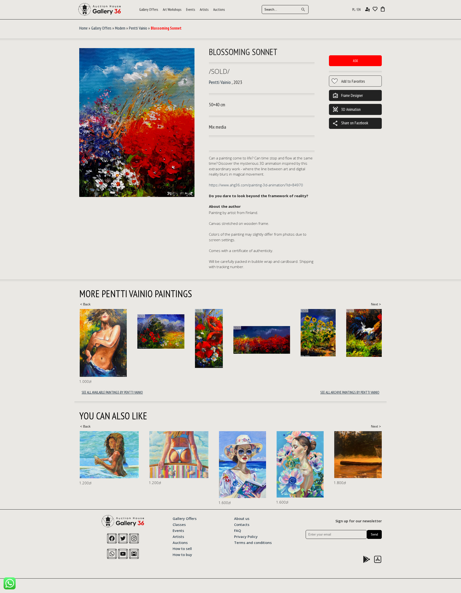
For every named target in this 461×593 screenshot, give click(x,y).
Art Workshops (172, 9)
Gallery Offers (148, 9)
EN (359, 9)
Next (376, 304)
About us (241, 518)
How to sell (182, 548)
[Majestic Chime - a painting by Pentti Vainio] (363, 333)
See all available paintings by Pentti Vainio (112, 392)
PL (353, 9)
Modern (120, 28)
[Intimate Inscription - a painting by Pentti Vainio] (204, 340)
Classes (179, 524)
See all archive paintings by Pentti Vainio (349, 392)
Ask (355, 60)
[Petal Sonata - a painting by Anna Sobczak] (230, 464)
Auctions (219, 9)
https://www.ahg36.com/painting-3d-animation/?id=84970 (256, 185)
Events (190, 9)
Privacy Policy (246, 536)
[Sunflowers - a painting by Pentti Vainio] (260, 332)
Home (83, 28)
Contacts (241, 524)
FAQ (237, 530)
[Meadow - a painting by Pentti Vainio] (103, 331)
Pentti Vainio (138, 28)
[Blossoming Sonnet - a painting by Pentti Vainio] (136, 122)
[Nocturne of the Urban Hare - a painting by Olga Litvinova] (374, 461)
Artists (204, 9)
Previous (85, 304)
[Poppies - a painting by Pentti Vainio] (151, 338)
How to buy (182, 554)
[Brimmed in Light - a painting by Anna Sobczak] (172, 464)
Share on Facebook (350, 123)
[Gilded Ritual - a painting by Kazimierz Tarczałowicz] (302, 454)
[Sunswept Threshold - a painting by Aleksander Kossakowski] (109, 454)
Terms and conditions (253, 542)
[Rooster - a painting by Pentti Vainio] (312, 333)
